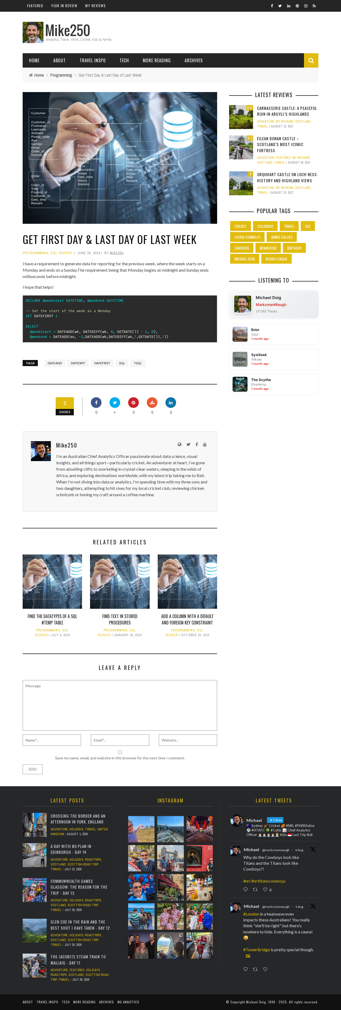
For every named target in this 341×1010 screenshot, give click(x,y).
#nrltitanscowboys (268, 880)
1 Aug (299, 907)
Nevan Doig (268, 248)
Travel (262, 126)
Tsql (138, 363)
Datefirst (102, 363)
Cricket (240, 226)
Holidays (76, 829)
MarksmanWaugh (271, 304)
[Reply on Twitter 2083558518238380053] (246, 969)
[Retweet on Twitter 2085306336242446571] (256, 890)
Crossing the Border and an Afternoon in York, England (78, 819)
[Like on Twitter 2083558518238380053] (267, 969)
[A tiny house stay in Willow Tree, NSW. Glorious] (199, 945)
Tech (124, 60)
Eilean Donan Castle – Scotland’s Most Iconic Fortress (280, 144)
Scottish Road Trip (83, 864)
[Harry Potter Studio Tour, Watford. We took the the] (199, 829)
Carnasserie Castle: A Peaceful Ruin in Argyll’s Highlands (287, 111)
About (59, 60)
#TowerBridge (256, 949)
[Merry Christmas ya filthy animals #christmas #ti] (170, 916)
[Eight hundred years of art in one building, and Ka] (199, 858)
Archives (194, 60)
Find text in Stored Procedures (119, 619)
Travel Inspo (93, 60)
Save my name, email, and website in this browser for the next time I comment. (120, 758)
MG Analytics (128, 1002)
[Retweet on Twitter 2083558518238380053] (256, 969)
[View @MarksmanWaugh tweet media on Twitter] (248, 956)
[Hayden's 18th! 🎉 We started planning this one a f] (199, 887)
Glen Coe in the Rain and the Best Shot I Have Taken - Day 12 (80, 925)
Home (34, 60)
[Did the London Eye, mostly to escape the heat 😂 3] (170, 829)
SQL (122, 363)
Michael (251, 849)
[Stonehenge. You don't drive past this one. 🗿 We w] (141, 829)
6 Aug (299, 850)
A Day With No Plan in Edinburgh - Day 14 (71, 849)
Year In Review (64, 5)
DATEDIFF (78, 363)
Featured (35, 5)
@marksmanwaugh (276, 850)
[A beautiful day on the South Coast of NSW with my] (141, 916)
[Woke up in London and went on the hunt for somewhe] (141, 887)
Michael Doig (244, 259)
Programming (35, 253)
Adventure (265, 121)
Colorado (265, 226)
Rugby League (276, 259)
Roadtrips (93, 860)
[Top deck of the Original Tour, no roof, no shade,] (141, 858)
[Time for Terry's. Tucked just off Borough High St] (170, 887)
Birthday (294, 248)
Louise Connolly (247, 237)
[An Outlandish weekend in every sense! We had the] (141, 945)
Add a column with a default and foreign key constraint (187, 619)
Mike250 (117, 253)
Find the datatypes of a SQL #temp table (52, 619)
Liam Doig (241, 248)
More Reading (157, 60)
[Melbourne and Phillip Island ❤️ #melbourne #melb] (170, 945)
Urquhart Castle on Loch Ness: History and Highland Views (287, 177)
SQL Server (61, 253)
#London (251, 913)
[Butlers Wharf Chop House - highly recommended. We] (170, 858)
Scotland (303, 121)
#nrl (246, 880)
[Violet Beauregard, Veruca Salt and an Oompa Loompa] (199, 916)
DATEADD (55, 363)
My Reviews (95, 5)
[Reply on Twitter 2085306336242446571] (246, 890)
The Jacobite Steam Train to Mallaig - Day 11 (78, 960)
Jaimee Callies (282, 237)
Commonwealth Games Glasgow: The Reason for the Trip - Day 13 (79, 887)
